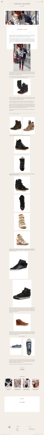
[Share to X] (21, 369)
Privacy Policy (31, 428)
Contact (17, 430)
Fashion (22, 368)
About (17, 428)
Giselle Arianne (22, 4)
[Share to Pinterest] (22, 369)
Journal (17, 429)
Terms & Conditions (32, 429)
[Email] (23, 369)
